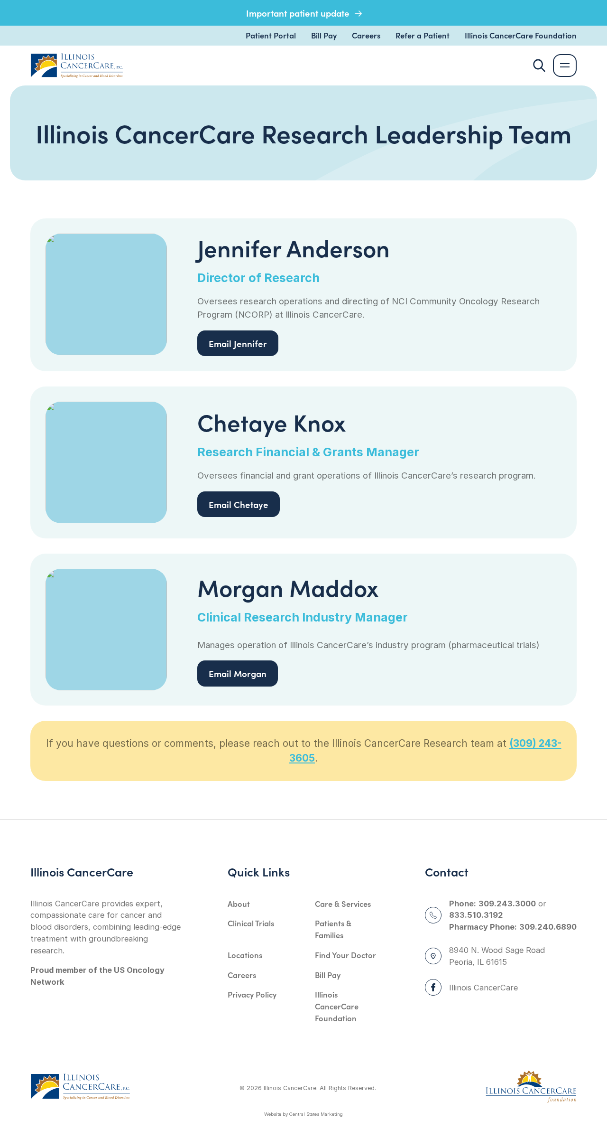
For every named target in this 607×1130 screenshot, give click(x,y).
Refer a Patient (422, 35)
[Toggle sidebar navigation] (565, 65)
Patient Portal (271, 35)
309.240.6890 (548, 927)
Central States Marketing (316, 1114)
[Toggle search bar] (539, 65)
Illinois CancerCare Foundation (521, 35)
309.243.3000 (507, 903)
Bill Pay (324, 35)
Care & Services (343, 903)
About (239, 903)
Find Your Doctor (345, 955)
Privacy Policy (252, 994)
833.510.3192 (476, 915)
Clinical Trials (251, 923)
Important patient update (299, 13)
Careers (366, 35)
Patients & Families (333, 929)
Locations (245, 955)
